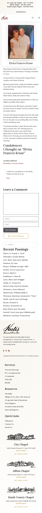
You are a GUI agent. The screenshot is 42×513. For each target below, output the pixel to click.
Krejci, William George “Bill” (16, 266)
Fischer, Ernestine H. (12, 306)
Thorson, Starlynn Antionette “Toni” (19, 296)
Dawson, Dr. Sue (10, 263)
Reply (8, 178)
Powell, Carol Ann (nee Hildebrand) (19, 312)
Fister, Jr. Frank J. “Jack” (14, 253)
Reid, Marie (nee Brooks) (14, 309)
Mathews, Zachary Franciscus (16, 315)
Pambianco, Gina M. (12, 276)
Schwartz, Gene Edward (14, 289)
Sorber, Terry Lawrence (13, 270)
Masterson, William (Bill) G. (15, 292)
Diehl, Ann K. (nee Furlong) (15, 299)
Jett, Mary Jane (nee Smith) (15, 260)
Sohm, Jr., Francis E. (12, 283)
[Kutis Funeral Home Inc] (4, 17)
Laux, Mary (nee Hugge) (13, 279)
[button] (32, 17)
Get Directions (21, 454)
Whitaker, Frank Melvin (13, 257)
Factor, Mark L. (10, 273)
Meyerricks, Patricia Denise (15, 286)
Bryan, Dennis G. (10, 302)
